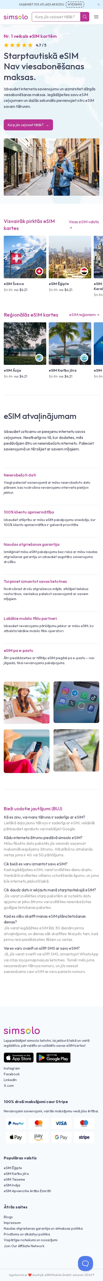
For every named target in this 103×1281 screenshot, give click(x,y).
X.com (9, 1085)
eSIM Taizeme (14, 1179)
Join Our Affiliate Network (24, 1246)
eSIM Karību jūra (16, 1173)
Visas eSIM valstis (84, 221)
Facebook (12, 1074)
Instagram (12, 1068)
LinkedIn (10, 1080)
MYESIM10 (75, 4)
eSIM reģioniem (82, 314)
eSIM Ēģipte (13, 1168)
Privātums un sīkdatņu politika (27, 1234)
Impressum (12, 1222)
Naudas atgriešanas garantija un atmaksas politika (43, 1228)
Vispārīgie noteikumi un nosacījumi (31, 1240)
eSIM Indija (12, 1185)
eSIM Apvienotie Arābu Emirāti (27, 1191)
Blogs (8, 1217)
